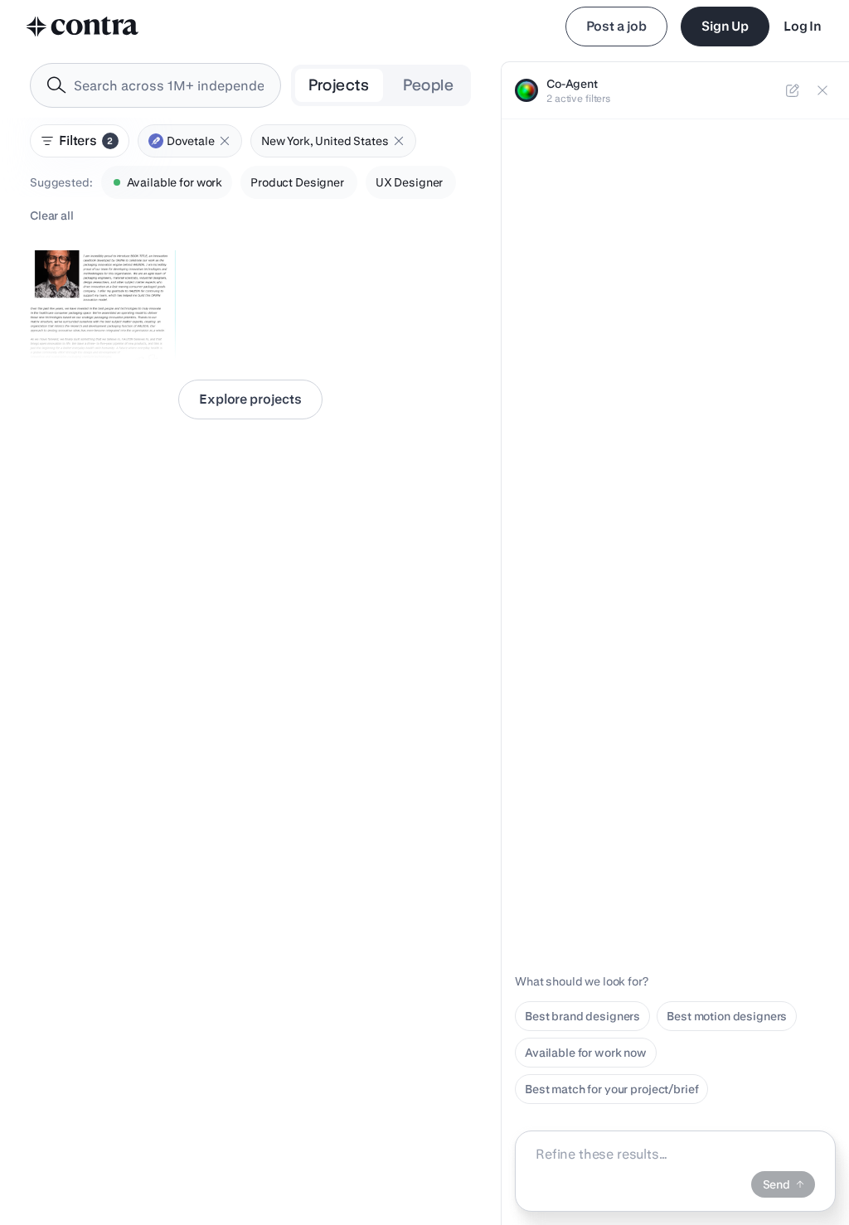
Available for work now (586, 1052)
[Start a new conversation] (792, 90)
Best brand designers (582, 1016)
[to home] (83, 26)
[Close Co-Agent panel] (822, 90)
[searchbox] (169, 86)
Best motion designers (727, 1016)
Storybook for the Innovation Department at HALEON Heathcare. (101, 312)
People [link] (428, 85)
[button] (224, 141)
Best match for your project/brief (611, 1089)
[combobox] (155, 85)
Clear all (52, 215)
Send (776, 1184)
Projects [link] (339, 85)
